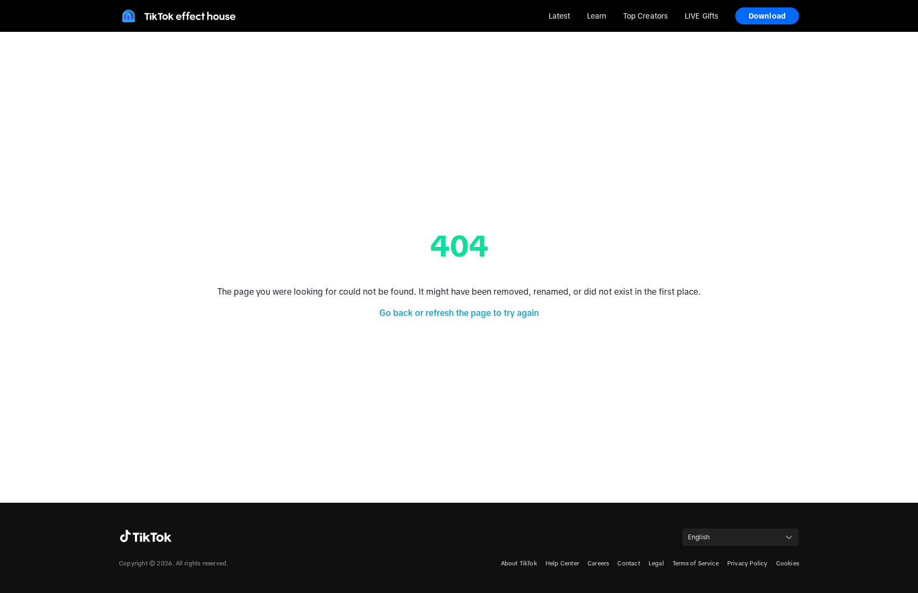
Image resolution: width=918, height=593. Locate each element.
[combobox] (740, 537)
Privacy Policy (747, 563)
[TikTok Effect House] (177, 15)
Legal (656, 563)
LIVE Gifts (701, 16)
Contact (628, 563)
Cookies (787, 563)
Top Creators (645, 16)
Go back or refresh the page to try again (459, 312)
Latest (560, 16)
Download (767, 16)
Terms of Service (696, 563)
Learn (596, 16)
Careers (598, 563)
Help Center (562, 563)
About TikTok (519, 563)
